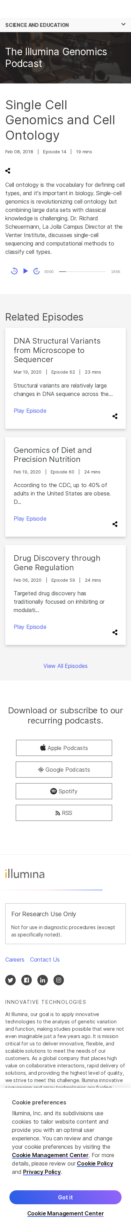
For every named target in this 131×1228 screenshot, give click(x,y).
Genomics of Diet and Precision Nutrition (53, 455)
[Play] (25, 271)
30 (36, 271)
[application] (65, 271)
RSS (67, 812)
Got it (65, 1197)
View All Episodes (65, 665)
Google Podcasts (67, 769)
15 (14, 271)
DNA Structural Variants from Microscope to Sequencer (57, 350)
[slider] (82, 271)
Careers (14, 959)
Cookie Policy (95, 1163)
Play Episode (30, 410)
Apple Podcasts (68, 747)
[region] (65, 1158)
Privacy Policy (42, 1171)
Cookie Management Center (50, 1155)
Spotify (68, 791)
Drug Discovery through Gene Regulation (57, 562)
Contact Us (45, 959)
